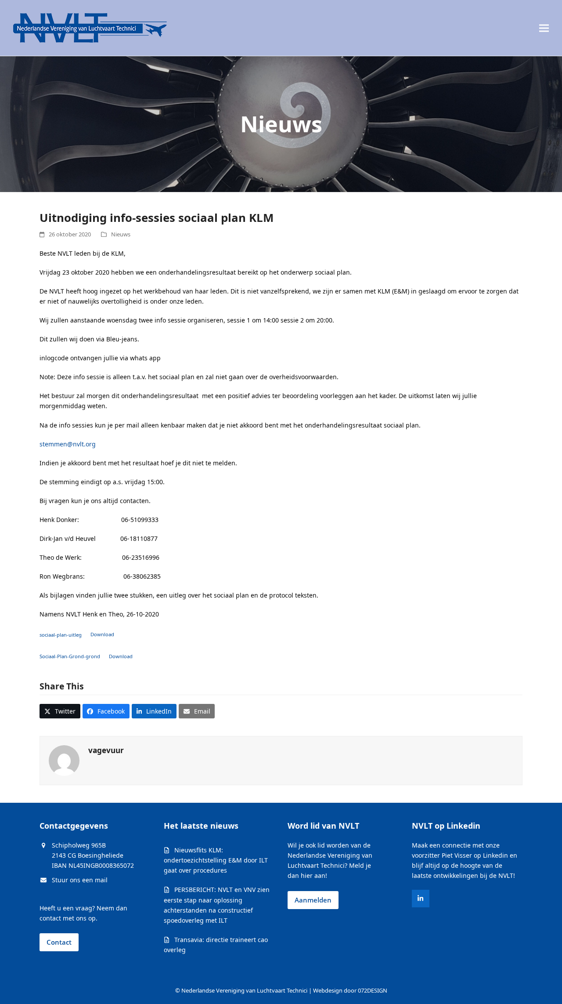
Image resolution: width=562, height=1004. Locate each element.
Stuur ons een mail (80, 880)
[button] (544, 28)
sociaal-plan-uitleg (61, 634)
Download (102, 634)
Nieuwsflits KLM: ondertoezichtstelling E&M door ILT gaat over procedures (216, 860)
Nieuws (120, 234)
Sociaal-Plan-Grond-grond (70, 656)
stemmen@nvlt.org (68, 444)
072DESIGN (372, 990)
